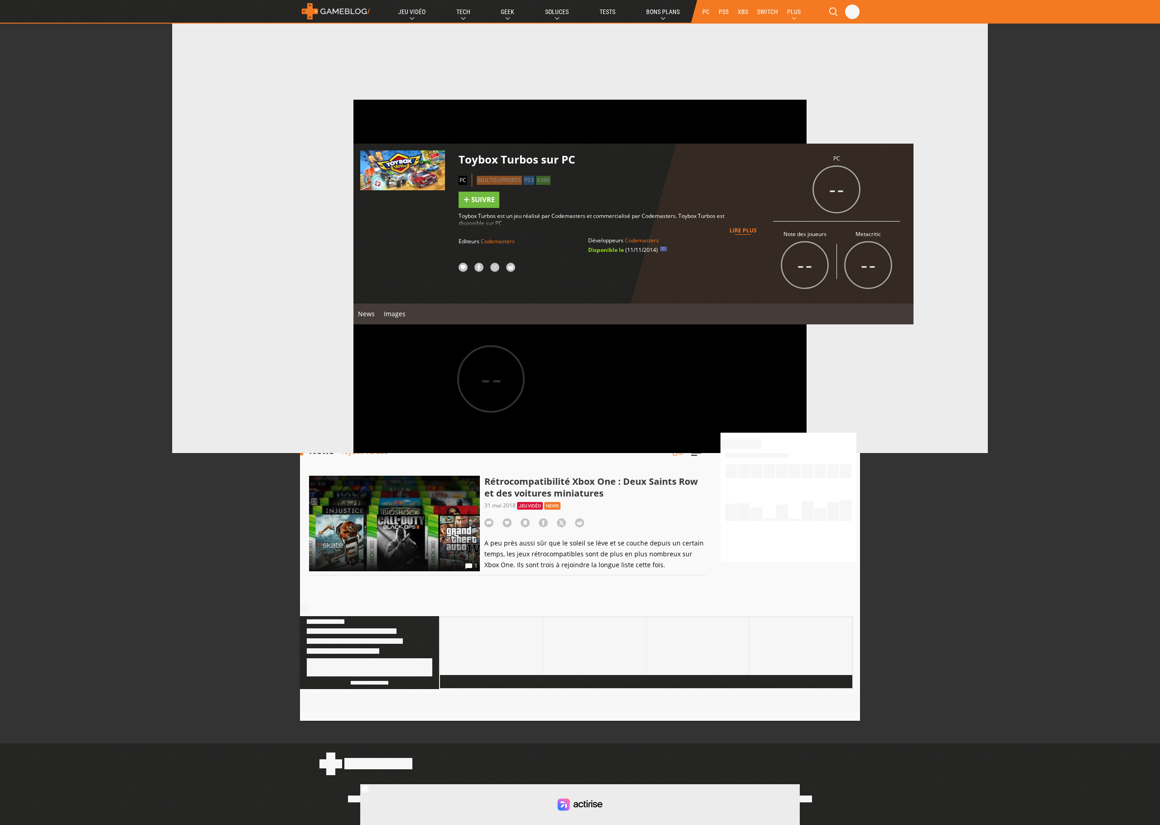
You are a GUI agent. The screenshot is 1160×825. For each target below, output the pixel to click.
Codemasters (498, 241)
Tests (607, 11)
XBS (743, 11)
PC (706, 11)
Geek (507, 11)
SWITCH (767, 11)
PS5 (724, 11)
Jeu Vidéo (411, 11)
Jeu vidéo (530, 505)
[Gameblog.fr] (336, 11)
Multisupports (499, 180)
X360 (543, 180)
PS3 (529, 180)
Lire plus (743, 230)
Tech (463, 11)
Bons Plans (663, 11)
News (366, 313)
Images (395, 313)
